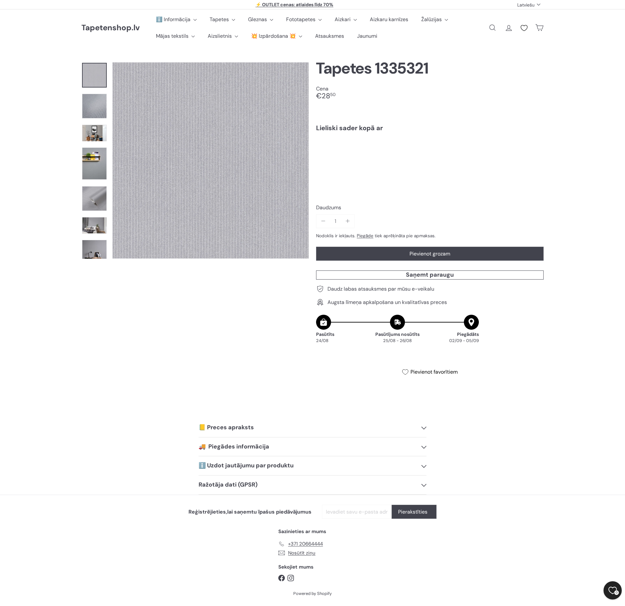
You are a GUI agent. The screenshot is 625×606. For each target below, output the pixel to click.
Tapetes (220, 19)
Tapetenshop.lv (110, 28)
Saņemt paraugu (430, 275)
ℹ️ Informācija (174, 19)
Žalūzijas (432, 19)
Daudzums (328, 208)
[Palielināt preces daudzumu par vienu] (347, 221)
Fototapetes (301, 19)
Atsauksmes (329, 36)
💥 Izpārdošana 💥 (274, 36)
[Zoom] (211, 160)
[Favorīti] (524, 28)
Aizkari (343, 19)
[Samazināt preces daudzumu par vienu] (323, 221)
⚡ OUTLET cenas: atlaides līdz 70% (294, 4)
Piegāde (365, 236)
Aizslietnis (220, 36)
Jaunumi (367, 36)
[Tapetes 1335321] (430, 159)
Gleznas (258, 19)
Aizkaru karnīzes (389, 19)
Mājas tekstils (173, 36)
